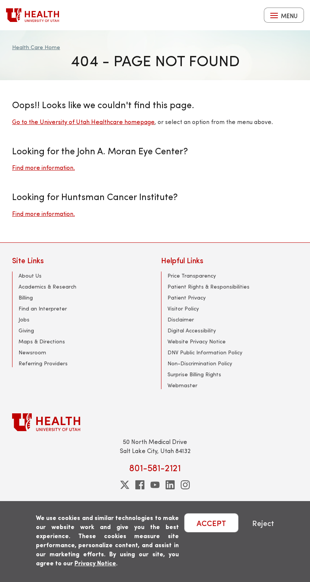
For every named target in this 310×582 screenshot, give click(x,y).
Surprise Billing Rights (194, 374)
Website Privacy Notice (196, 341)
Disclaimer (180, 319)
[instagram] (185, 484)
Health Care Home (36, 47)
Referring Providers (43, 363)
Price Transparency (191, 275)
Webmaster (182, 385)
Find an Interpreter (43, 308)
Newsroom (32, 352)
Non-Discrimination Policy (199, 363)
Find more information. (43, 167)
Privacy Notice (95, 563)
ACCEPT (211, 523)
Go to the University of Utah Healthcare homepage (83, 122)
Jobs (24, 319)
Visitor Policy (183, 308)
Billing (26, 297)
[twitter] (124, 484)
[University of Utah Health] (32, 15)
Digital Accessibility (191, 330)
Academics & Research (47, 286)
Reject (263, 523)
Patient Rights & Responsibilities (208, 286)
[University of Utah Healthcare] (155, 422)
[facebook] (139, 484)
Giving (26, 330)
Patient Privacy (186, 297)
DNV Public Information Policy (204, 352)
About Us (30, 275)
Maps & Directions (42, 341)
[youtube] (155, 484)
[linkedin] (170, 484)
